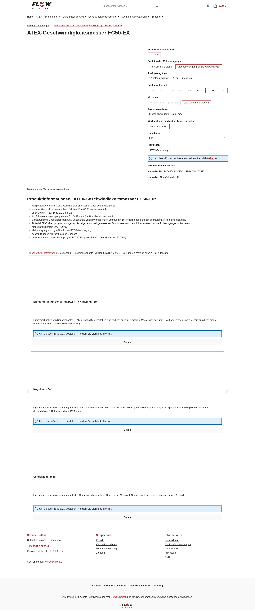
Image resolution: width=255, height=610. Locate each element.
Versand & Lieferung (106, 544)
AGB (167, 557)
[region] (84, 75)
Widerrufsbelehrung (106, 548)
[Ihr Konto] (208, 6)
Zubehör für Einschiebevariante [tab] (76, 253)
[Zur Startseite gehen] (42, 5)
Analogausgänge (157, 73)
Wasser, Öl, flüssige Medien (165, 103)
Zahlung (100, 552)
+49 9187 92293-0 (38, 546)
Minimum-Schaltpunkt (161, 66)
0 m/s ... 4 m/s (177, 91)
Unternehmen (172, 540)
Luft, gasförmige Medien (196, 102)
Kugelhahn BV (42, 389)
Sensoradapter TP (44, 476)
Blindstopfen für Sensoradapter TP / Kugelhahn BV (65, 301)
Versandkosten (119, 597)
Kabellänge (154, 133)
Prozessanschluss (158, 109)
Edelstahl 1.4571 (158, 126)
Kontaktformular (53, 561)
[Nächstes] (227, 391)
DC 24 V (154, 54)
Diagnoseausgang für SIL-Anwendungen (199, 66)
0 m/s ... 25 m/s (196, 90)
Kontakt (100, 540)
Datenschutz (171, 548)
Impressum (170, 552)
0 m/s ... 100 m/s (217, 90)
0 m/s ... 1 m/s (158, 91)
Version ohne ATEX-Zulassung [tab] (152, 253)
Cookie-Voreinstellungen (178, 544)
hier (212, 158)
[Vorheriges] (28, 391)
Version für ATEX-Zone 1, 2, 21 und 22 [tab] (115, 253)
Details (127, 342)
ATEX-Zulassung (159, 150)
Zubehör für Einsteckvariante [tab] (44, 253)
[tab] (34, 189)
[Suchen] (156, 6)
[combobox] (127, 6)
